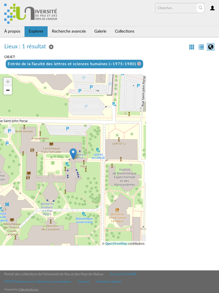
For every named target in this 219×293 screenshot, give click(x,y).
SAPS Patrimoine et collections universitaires (37, 281)
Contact (84, 281)
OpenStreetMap (116, 243)
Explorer (36, 31)
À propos (12, 31)
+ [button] (8, 81)
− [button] (8, 90)
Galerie (100, 31)
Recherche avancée (69, 31)
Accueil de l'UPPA (123, 274)
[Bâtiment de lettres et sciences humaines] (73, 154)
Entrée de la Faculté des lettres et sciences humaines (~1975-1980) (72, 64)
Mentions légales (108, 281)
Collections (124, 31)
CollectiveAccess (28, 289)
